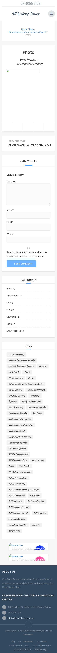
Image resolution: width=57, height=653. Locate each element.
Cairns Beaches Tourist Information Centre (26, 383)
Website (11, 234)
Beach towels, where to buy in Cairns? (27, 32)
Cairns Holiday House (41, 645)
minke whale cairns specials (20, 419)
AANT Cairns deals (16, 354)
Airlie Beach (14, 372)
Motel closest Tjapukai (18, 442)
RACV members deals (35, 501)
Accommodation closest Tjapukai (22, 360)
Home (24, 29)
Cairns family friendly (36, 389)
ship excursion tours (17, 518)
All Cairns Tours (25, 13)
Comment (11, 181)
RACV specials (40, 513)
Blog (31, 29)
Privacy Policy (40, 649)
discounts (12, 401)
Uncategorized (14, 330)
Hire (9, 309)
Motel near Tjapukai (17, 448)
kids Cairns (37, 413)
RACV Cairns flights (17, 483)
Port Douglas (24, 466)
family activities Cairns (31, 401)
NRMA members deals (18, 460)
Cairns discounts (15, 389)
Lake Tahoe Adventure (27, 559)
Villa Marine (41, 641)
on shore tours (38, 460)
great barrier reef (16, 407)
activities (42, 366)
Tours (9, 323)
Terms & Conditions (22, 649)
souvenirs (35, 524)
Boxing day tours (16, 378)
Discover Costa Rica (25, 548)
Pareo (11, 466)
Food (9, 302)
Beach (27, 372)
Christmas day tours (17, 395)
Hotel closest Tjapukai (37, 407)
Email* (10, 222)
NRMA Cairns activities (18, 454)
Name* (10, 210)
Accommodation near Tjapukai (21, 366)
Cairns (30, 378)
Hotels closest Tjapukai (18, 413)
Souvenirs (11, 316)
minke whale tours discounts (20, 436)
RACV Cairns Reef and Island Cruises (23, 489)
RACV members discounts (19, 507)
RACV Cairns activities (18, 477)
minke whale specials (17, 430)
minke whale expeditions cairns (21, 425)
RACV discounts (15, 501)
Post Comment (23, 263)
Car (19, 641)
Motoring (28, 641)
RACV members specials (18, 513)
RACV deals (34, 495)
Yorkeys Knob (14, 530)
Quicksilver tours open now (20, 472)
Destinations (13, 295)
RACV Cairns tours (16, 495)
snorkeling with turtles (17, 524)
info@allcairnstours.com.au (21, 618)
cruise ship (35, 395)
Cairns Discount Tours (19, 645)
